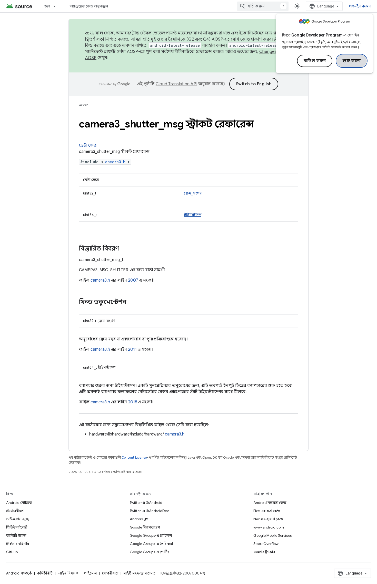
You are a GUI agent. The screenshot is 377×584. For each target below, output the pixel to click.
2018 (132, 402)
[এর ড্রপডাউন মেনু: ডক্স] (57, 6)
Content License (134, 457)
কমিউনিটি (45, 573)
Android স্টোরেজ (19, 502)
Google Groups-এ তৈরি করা (151, 543)
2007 (133, 280)
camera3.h (115, 161)
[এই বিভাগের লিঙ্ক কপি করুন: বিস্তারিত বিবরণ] (124, 249)
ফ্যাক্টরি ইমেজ (16, 535)
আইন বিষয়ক (68, 573)
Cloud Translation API (176, 84)
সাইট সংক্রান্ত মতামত (139, 573)
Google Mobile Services (272, 535)
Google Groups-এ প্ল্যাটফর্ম (151, 535)
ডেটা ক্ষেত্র (87, 145)
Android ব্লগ (139, 519)
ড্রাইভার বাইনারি (17, 543)
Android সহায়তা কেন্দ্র (269, 502)
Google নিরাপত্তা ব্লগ (145, 527)
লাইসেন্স (90, 573)
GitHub (12, 552)
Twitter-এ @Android (146, 502)
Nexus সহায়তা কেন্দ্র (268, 519)
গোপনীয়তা (110, 573)
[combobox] (263, 6)
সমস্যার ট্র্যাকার (264, 552)
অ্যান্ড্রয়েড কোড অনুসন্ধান (89, 6)
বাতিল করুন (315, 60)
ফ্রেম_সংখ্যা (193, 193)
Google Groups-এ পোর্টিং (149, 552)
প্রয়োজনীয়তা (15, 510)
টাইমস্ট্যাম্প (192, 214)
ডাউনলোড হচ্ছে (17, 519)
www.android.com (268, 527)
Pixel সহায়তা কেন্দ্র (266, 510)
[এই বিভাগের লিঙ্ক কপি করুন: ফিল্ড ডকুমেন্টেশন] (131, 302)
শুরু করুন (352, 60)
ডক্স (47, 6)
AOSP (83, 105)
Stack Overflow (266, 543)
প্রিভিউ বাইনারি (16, 527)
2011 (132, 349)
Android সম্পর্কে (19, 573)
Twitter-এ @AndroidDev (149, 510)
